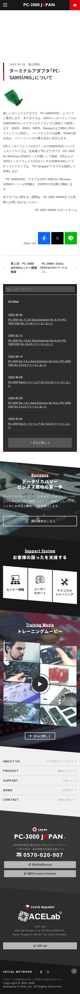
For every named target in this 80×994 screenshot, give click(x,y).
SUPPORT (10, 780)
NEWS (8, 790)
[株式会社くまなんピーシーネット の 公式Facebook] (41, 971)
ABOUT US (11, 761)
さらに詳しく (41, 442)
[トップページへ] (40, 5)
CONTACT (11, 799)
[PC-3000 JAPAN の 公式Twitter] (48, 971)
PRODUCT (11, 770)
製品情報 (34, 64)
